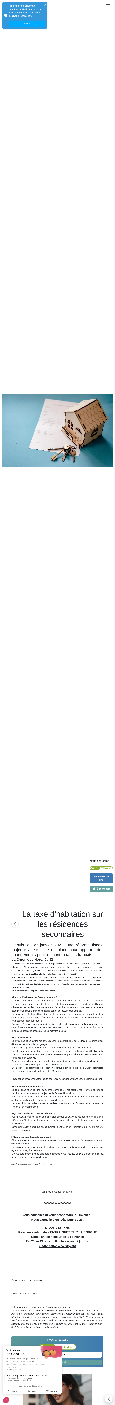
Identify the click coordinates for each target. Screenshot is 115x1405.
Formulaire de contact (101, 878)
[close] (45, 4)
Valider (26, 24)
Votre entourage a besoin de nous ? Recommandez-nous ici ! (42, 1307)
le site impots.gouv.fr (25, 1058)
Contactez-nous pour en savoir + (57, 1192)
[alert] (24, 15)
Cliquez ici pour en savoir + (25, 1293)
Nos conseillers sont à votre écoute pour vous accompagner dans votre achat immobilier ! (57, 1079)
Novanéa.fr (52, 1327)
